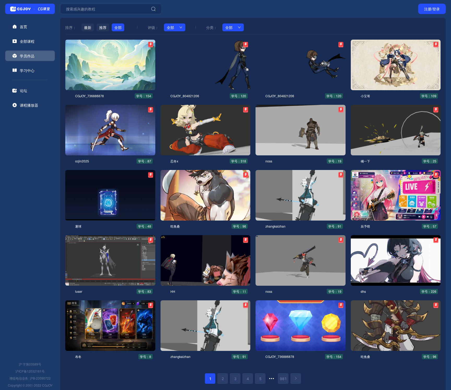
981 (283, 378)
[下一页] (295, 378)
